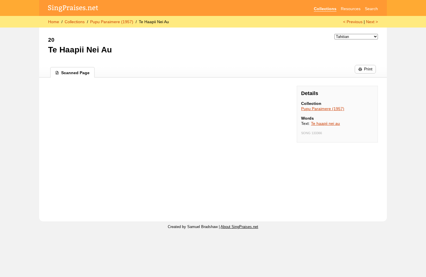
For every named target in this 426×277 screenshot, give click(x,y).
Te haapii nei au (325, 123)
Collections (325, 8)
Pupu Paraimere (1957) (111, 21)
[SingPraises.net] (73, 9)
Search (371, 8)
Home (53, 21)
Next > (372, 21)
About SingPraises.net (239, 227)
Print (368, 69)
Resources (351, 8)
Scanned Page (75, 72)
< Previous (353, 21)
